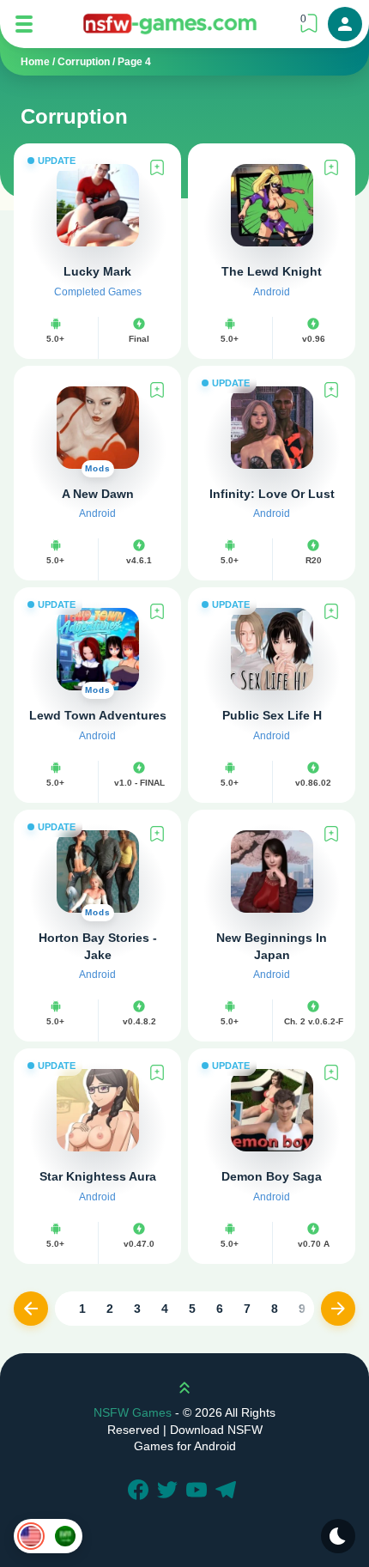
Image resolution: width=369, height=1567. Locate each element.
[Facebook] (141, 1491)
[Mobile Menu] (24, 24)
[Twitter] (170, 1491)
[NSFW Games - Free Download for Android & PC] (170, 23)
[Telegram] (228, 1491)
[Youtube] (199, 1491)
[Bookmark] (157, 167)
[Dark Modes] (338, 1536)
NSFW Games (133, 1412)
